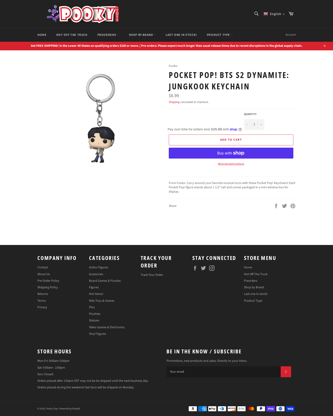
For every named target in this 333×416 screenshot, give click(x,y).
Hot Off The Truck (71, 35)
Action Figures (98, 267)
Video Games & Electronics (107, 327)
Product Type (219, 35)
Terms (41, 301)
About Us (43, 274)
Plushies (94, 314)
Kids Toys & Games (101, 301)
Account (291, 35)
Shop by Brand (141, 35)
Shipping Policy (47, 287)
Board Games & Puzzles (105, 281)
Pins (92, 307)
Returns (42, 294)
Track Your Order (152, 275)
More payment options (231, 164)
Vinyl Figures (97, 334)
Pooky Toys (52, 408)
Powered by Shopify (69, 408)
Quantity (250, 114)
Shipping (174, 102)
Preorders (107, 35)
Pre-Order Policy (48, 281)
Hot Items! (96, 294)
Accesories (96, 274)
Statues (94, 320)
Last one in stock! (181, 35)
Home (41, 35)
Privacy (42, 307)
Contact (42, 267)
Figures (94, 287)
